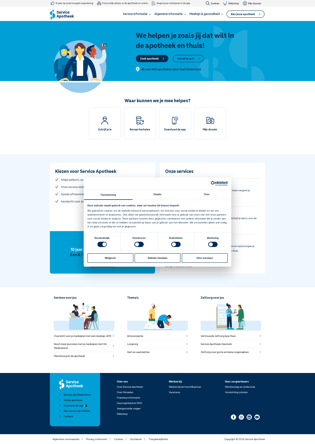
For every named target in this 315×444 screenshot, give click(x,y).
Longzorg (132, 344)
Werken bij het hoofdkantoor (185, 387)
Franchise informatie (128, 397)
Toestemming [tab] (108, 194)
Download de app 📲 (75, 405)
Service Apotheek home (77, 394)
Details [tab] (158, 194)
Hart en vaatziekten (138, 352)
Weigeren (110, 258)
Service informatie (135, 14)
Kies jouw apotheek (243, 14)
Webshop (233, 3)
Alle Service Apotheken (77, 411)
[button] (137, 14)
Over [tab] (207, 194)
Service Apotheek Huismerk (216, 344)
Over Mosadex (125, 392)
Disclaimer (136, 439)
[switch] (139, 244)
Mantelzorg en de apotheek (69, 356)
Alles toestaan (204, 258)
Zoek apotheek (149, 58)
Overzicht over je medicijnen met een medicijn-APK (82, 336)
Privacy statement (96, 439)
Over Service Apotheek (130, 387)
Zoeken (215, 3)
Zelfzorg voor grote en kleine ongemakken (225, 352)
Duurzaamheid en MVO (129, 403)
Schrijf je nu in (185, 58)
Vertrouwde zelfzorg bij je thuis (218, 336)
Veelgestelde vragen (129, 408)
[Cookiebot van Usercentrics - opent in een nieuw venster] (213, 183)
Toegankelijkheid (158, 439)
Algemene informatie (168, 14)
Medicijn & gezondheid (204, 14)
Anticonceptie (135, 336)
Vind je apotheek (73, 400)
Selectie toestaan (158, 258)
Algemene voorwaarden (65, 439)
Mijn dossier (254, 3)
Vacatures (174, 392)
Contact (68, 416)
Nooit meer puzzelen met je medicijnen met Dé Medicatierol (80, 346)
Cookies (118, 439)
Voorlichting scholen (236, 392)
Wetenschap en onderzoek (240, 387)
